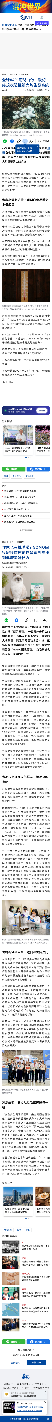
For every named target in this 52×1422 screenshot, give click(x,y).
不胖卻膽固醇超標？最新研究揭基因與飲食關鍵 (36, 1278)
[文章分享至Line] (4, 141)
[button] (26, 457)
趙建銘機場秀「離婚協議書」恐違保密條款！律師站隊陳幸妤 (36, 1263)
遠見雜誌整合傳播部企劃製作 (15, 562)
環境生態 (24, 74)
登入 (19, 151)
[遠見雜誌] (26, 17)
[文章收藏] (25, 141)
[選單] (4, 17)
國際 (24, 1320)
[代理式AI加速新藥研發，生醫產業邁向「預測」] (10, 1247)
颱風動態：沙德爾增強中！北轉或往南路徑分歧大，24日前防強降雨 (36, 1310)
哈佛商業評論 (24, 1384)
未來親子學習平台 (12, 1387)
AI (23, 1242)
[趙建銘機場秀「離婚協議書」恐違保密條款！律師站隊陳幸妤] (10, 1262)
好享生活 (13, 74)
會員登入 (15, 1362)
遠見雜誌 (8, 1384)
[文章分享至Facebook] (12, 141)
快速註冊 (36, 1362)
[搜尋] (48, 17)
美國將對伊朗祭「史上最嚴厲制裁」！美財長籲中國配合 (36, 1325)
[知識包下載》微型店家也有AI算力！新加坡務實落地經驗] (10, 1407)
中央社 (5, 90)
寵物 (19, 1229)
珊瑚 (6, 476)
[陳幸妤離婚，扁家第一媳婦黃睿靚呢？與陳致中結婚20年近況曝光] (10, 1293)
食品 (28, 1229)
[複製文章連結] (19, 141)
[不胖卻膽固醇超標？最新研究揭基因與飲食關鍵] (10, 1278)
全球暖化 (17, 476)
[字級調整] (31, 141)
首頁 (4, 74)
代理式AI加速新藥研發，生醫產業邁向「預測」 (36, 1247)
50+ (27, 1387)
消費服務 (21, 542)
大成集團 (8, 1229)
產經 (11, 542)
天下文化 (39, 1384)
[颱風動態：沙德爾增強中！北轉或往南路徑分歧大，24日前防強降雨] (10, 1309)
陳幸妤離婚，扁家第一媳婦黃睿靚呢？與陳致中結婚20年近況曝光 (36, 1294)
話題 (24, 1258)
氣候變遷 (30, 476)
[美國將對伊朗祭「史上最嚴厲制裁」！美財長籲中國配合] (10, 1325)
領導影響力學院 (41, 1387)
